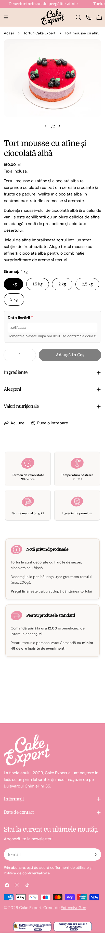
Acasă (9, 33)
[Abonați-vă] (95, 854)
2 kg (62, 284)
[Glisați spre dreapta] (59, 126)
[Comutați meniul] (6, 17)
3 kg (14, 299)
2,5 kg (87, 284)
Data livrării (20, 317)
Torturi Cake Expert (39, 33)
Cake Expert (30, 907)
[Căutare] (78, 17)
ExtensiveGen (73, 907)
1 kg (13, 284)
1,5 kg (38, 284)
